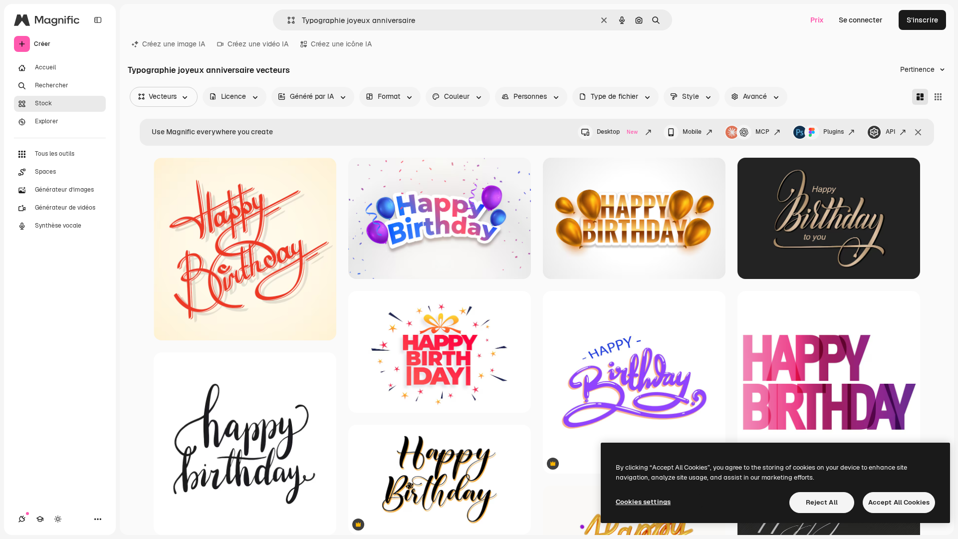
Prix (817, 19)
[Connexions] (22, 519)
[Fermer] (918, 132)
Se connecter (861, 19)
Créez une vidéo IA (258, 43)
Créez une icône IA (341, 43)
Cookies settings (643, 502)
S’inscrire (922, 19)
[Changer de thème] (58, 519)
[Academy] (40, 519)
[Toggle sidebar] (98, 20)
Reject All (822, 502)
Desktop (617, 132)
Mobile (692, 132)
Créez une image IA (173, 43)
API (890, 132)
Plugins (833, 132)
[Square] (938, 97)
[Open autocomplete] (287, 20)
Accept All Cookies (899, 502)
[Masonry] (920, 97)
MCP (762, 132)
